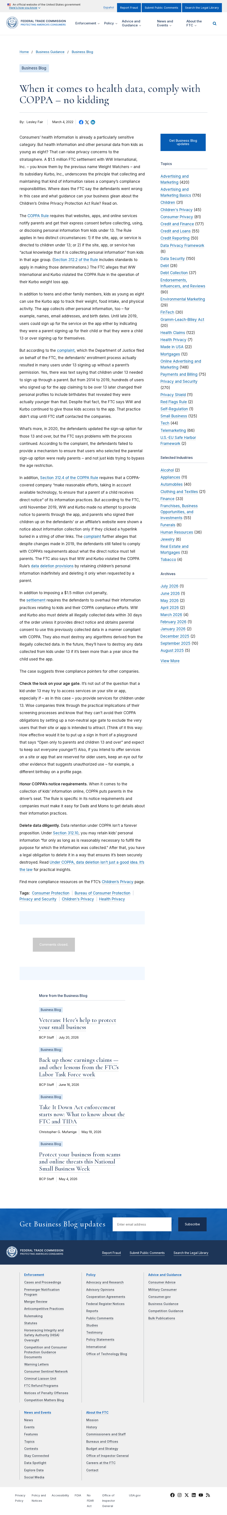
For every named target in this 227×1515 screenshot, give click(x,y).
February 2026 (173, 622)
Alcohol (167, 470)
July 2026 (169, 586)
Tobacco (168, 559)
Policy (91, 1275)
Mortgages (170, 354)
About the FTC (97, 1412)
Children (167, 202)
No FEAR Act (90, 1501)
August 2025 (172, 650)
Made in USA (172, 347)
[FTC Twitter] (186, 1495)
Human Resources (176, 532)
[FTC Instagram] (179, 1496)
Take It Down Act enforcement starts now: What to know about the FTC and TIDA (82, 1114)
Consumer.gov (159, 1297)
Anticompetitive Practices (44, 1309)
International (96, 1347)
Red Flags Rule (173, 402)
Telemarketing (173, 430)
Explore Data (34, 1470)
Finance (167, 499)
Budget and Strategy (102, 1448)
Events (29, 1427)
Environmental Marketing (182, 299)
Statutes (30, 1323)
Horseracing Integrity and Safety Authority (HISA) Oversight (44, 1335)
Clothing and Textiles (179, 491)
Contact (92, 1470)
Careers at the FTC (100, 1463)
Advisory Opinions (100, 1289)
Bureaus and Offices (102, 1441)
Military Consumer (162, 1289)
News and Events (37, 1412)
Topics (29, 1441)
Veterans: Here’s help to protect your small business (77, 1023)
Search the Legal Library (202, 7)
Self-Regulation (174, 409)
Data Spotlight (35, 1463)
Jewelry (167, 539)
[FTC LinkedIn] (194, 1496)
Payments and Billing (179, 374)
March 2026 (171, 615)
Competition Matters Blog (44, 1400)
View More (170, 661)
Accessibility (60, 1495)
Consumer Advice (162, 1282)
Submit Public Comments (161, 7)
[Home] (37, 26)
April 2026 (169, 607)
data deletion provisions (52, 566)
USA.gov (135, 1495)
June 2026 (170, 593)
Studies (92, 1325)
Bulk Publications (161, 1318)
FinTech (167, 312)
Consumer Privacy (176, 217)
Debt (164, 265)
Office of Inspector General (107, 1456)
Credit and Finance (177, 224)
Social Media (34, 1477)
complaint (65, 350)
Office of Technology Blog (106, 1354)
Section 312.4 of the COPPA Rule (69, 478)
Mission (92, 1420)
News (28, 1420)
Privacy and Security (38, 899)
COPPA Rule (38, 216)
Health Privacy (112, 899)
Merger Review (35, 1301)
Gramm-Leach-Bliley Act (182, 319)
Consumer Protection (50, 893)
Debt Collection (174, 273)
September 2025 (175, 643)
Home (24, 52)
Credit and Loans (175, 231)
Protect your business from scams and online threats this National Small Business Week (79, 1161)
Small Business (173, 416)
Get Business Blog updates (183, 142)
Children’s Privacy (117, 882)
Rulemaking (33, 1316)
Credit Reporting (175, 238)
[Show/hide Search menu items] (214, 23)
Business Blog (82, 52)
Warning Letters (36, 1364)
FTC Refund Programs (41, 1385)
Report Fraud (129, 7)
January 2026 (173, 629)
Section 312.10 (65, 833)
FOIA (78, 1495)
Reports (92, 1311)
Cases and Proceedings (42, 1282)
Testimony (94, 1332)
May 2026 (169, 600)
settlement (35, 600)
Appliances (170, 477)
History (91, 1427)
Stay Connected (36, 1456)
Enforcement (34, 1275)
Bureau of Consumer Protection (102, 893)
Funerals (167, 525)
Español (109, 7)
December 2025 (174, 636)
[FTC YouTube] (201, 1496)
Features (31, 1434)
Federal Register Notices (105, 1304)
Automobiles (171, 484)
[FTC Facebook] (172, 1496)
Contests (31, 1448)
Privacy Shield (173, 395)
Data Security (172, 258)
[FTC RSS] (208, 1496)
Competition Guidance (165, 1311)
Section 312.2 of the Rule (76, 259)
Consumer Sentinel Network (46, 1371)
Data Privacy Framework (182, 245)
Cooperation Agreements (105, 1297)
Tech (164, 423)
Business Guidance (50, 52)
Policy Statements (100, 1339)
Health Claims (172, 332)
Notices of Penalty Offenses (46, 1393)
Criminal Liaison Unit (40, 1378)
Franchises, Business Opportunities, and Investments (179, 512)
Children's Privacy (78, 899)
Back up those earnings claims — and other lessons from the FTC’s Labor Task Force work (79, 1067)
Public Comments (100, 1318)
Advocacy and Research (105, 1282)
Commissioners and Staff (106, 1434)
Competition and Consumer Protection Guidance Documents (45, 1352)
